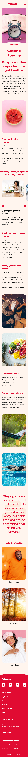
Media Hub (5, 705)
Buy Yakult (5, 697)
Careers (4, 701)
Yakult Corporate (7, 708)
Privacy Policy (5, 748)
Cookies (16, 744)
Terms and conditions (7, 744)
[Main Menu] (25, 4)
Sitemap (16, 748)
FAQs (3, 712)
